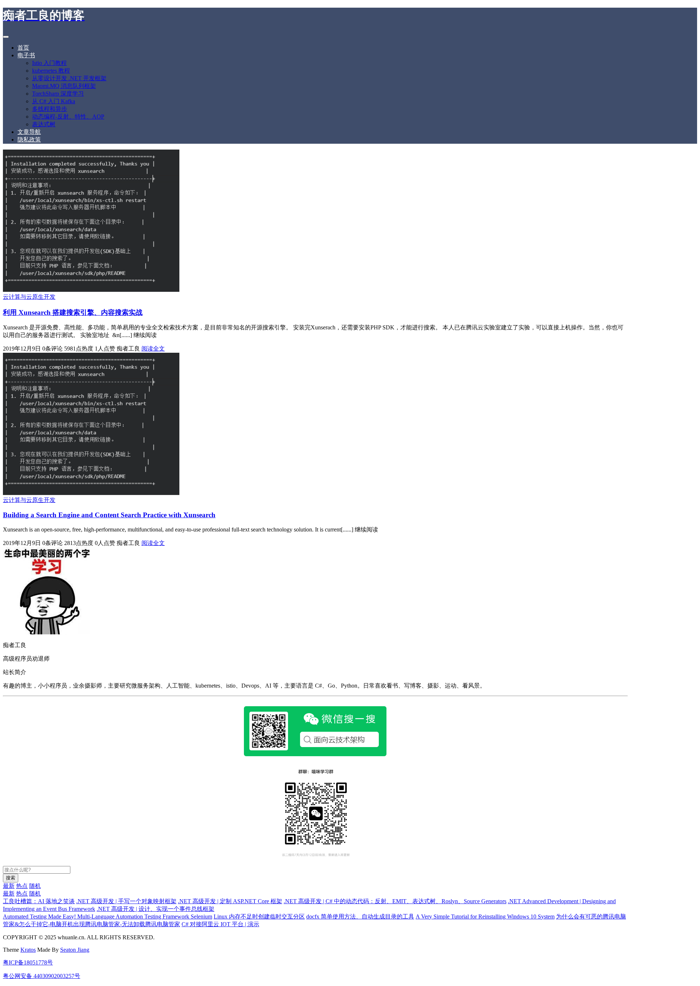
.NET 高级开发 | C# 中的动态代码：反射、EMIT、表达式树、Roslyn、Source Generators (395, 901)
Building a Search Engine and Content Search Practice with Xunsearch (109, 515)
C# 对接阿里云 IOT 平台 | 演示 (220, 924)
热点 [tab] (22, 886)
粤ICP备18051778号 (28, 962)
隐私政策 (29, 139)
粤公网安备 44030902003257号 (41, 976)
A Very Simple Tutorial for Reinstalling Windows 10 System (485, 916)
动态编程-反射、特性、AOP (68, 116)
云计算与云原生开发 (29, 297)
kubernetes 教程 (51, 70)
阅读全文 (153, 348)
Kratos (28, 950)
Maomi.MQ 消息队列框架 (64, 86)
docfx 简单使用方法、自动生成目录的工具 (360, 916)
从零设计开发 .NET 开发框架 (69, 78)
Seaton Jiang (74, 950)
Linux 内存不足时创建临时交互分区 (259, 916)
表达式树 (43, 124)
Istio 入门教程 (49, 63)
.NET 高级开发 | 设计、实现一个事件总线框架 (155, 909)
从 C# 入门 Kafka (53, 101)
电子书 (26, 55)
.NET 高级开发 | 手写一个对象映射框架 (126, 901)
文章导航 (29, 132)
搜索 (10, 878)
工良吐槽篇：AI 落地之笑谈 (39, 901)
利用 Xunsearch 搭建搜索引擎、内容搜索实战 (73, 312)
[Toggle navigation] (6, 37)
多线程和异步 (49, 109)
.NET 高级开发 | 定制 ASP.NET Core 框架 (230, 901)
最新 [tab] (9, 886)
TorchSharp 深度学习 (58, 93)
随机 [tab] (35, 886)
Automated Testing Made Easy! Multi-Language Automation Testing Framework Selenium (107, 916)
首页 (23, 48)
